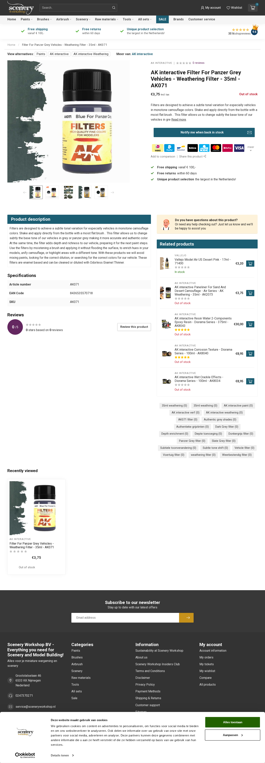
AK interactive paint (238, 405)
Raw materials (105, 19)
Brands (178, 19)
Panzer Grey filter (192, 441)
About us (141, 657)
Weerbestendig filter (237, 455)
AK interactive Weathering (91, 54)
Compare (205, 678)
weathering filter (203, 455)
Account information (212, 650)
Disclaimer (142, 678)
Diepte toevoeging (208, 433)
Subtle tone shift (215, 448)
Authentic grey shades (220, 419)
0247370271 (24, 695)
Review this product (134, 327)
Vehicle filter (244, 448)
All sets (143, 19)
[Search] (114, 8)
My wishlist (207, 671)
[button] (211, 8)
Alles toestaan (232, 722)
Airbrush (62, 19)
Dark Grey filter (226, 426)
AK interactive (59, 54)
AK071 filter (187, 419)
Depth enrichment (174, 433)
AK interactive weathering (224, 412)
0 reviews (198, 63)
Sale (162, 19)
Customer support (147, 705)
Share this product (191, 156)
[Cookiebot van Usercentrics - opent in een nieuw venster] (25, 755)
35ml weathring (205, 405)
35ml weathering (174, 405)
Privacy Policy (145, 684)
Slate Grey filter (224, 441)
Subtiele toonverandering (178, 448)
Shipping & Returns (148, 698)
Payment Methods (147, 691)
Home (11, 19)
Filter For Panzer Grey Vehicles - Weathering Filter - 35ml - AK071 (64, 45)
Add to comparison (163, 156)
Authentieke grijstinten (192, 426)
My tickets (206, 664)
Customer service (201, 19)
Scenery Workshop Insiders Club (157, 664)
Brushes (43, 19)
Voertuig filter (173, 455)
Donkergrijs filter (241, 433)
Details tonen (60, 755)
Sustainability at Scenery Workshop (159, 650)
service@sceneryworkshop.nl (35, 706)
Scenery (82, 19)
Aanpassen (230, 734)
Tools (127, 19)
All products (207, 684)
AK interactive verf (185, 412)
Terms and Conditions (150, 671)
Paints (25, 19)
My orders (206, 657)
